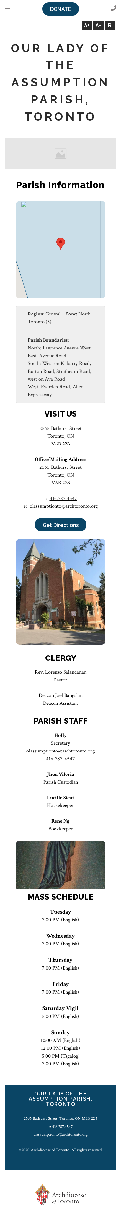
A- (98, 25)
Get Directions (61, 525)
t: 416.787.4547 (61, 1126)
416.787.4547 (63, 498)
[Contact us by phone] (113, 8)
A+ (87, 25)
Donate (60, 9)
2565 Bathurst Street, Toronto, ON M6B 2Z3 (60, 1118)
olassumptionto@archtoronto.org (64, 506)
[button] (60, 243)
